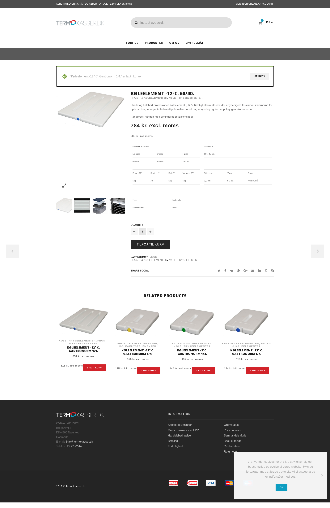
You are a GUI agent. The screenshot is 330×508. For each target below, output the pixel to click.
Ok (281, 487)
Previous (12, 251)
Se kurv (260, 76)
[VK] (231, 270)
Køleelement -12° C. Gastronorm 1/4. (246, 352)
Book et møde (232, 440)
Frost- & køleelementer (149, 97)
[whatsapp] (266, 270)
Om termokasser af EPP (183, 430)
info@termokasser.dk (79, 441)
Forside (132, 43)
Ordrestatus (231, 424)
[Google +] (245, 270)
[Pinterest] (238, 270)
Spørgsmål (195, 43)
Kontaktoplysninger (180, 424)
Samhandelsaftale (235, 435)
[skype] (271, 270)
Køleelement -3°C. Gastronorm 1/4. (192, 352)
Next (317, 251)
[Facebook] (225, 270)
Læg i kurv (94, 368)
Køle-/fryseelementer (185, 97)
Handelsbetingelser (180, 435)
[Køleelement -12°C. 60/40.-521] (100, 205)
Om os (174, 43)
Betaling (173, 440)
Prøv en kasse (233, 430)
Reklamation (231, 446)
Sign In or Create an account (254, 3)
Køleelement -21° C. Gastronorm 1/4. (137, 352)
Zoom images (64, 185)
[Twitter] (219, 270)
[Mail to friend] (252, 270)
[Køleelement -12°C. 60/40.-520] (82, 205)
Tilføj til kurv (150, 244)
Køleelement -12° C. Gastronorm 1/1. (83, 349)
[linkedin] (259, 270)
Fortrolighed (175, 446)
